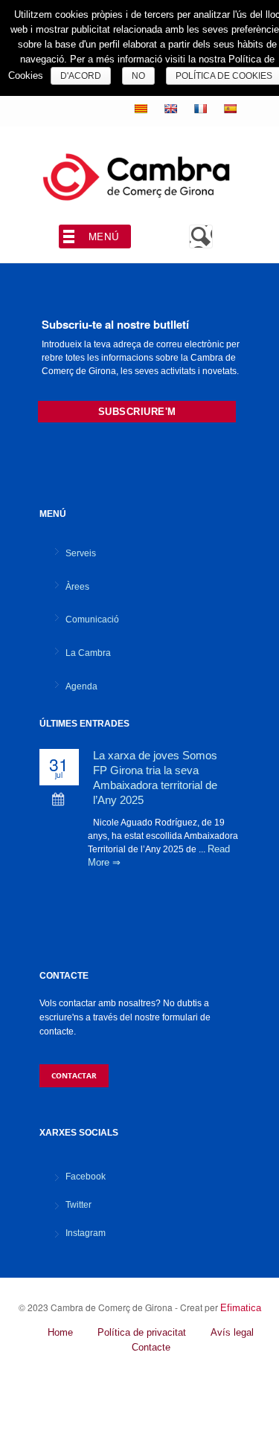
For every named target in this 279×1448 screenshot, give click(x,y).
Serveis (80, 553)
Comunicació (92, 619)
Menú (104, 236)
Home (60, 1332)
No (138, 76)
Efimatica (240, 1307)
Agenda (81, 686)
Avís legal (232, 1332)
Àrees (77, 587)
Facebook (85, 1176)
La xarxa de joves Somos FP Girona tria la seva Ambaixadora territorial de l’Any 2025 (155, 777)
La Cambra (88, 653)
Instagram (85, 1233)
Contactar (74, 1075)
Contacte (151, 1347)
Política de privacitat (141, 1332)
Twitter (78, 1205)
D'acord (80, 76)
